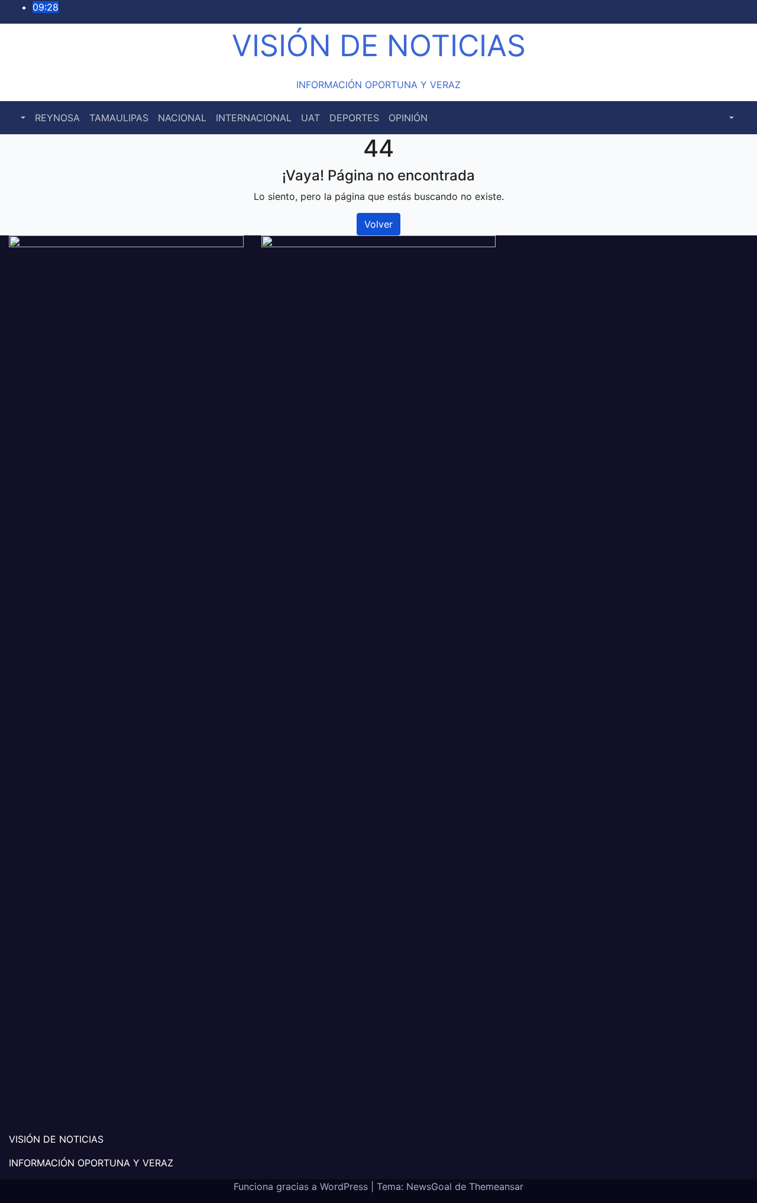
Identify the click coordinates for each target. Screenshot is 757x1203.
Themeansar (496, 1186)
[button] (21, 118)
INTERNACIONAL (254, 118)
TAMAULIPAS (118, 118)
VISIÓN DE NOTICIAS (379, 45)
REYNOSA (57, 118)
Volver (378, 224)
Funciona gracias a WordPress (302, 1186)
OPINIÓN (408, 118)
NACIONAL (182, 118)
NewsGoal (429, 1186)
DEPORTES (354, 118)
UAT (310, 118)
